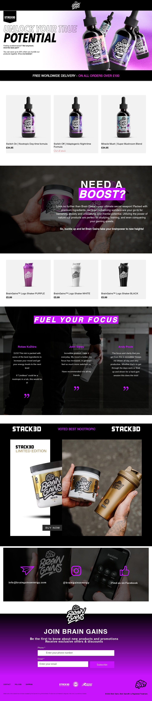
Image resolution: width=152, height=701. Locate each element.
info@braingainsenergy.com (27, 582)
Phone (41, 647)
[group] (76, 124)
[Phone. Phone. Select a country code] (42, 653)
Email (41, 659)
